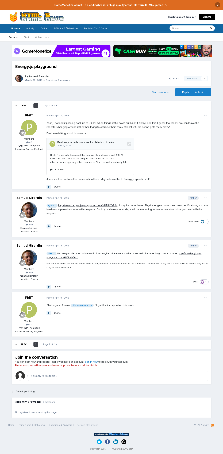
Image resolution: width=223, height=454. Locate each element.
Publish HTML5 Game (95, 28)
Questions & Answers (58, 80)
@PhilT (52, 205)
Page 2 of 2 (49, 105)
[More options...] (205, 115)
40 (30, 142)
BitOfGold (194, 221)
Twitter (44, 28)
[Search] (211, 28)
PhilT (29, 115)
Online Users (42, 37)
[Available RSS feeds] (212, 425)
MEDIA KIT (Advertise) (66, 28)
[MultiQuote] (49, 187)
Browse (15, 28)
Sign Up (207, 16)
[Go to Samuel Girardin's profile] (19, 78)
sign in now (91, 361)
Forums (13, 37)
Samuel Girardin (38, 76)
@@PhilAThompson (29, 145)
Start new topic (160, 92)
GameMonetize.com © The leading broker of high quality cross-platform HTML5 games (108, 4)
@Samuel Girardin (82, 305)
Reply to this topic (193, 92)
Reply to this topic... (45, 375)
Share (175, 78)
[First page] (16, 105)
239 (30, 224)
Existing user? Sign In (181, 17)
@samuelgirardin (29, 228)
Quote (57, 186)
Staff (26, 37)
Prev (23, 105)
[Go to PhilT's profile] (29, 127)
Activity (30, 28)
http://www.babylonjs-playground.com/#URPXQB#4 (87, 205)
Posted (58, 115)
